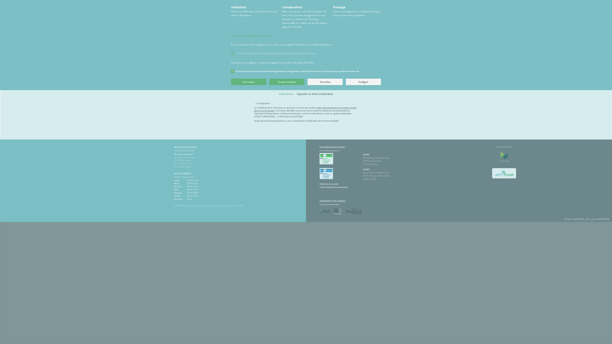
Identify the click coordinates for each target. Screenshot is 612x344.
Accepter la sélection (287, 81)
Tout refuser (325, 81)
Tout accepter (249, 81)
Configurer (363, 81)
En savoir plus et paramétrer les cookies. (251, 36)
